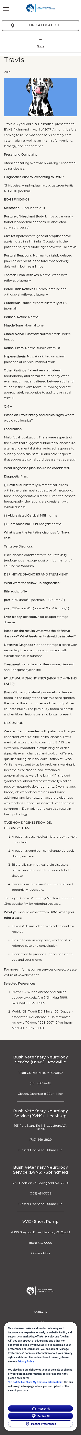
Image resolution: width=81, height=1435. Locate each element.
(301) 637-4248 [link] (40, 1083)
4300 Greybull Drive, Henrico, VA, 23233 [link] (40, 1232)
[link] (40, 8)
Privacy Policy (26, 1361)
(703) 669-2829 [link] (40, 1139)
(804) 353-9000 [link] (40, 1243)
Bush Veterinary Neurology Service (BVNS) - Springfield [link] (40, 1170)
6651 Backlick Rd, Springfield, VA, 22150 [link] (40, 1183)
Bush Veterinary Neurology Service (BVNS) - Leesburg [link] (40, 1113)
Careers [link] (40, 1311)
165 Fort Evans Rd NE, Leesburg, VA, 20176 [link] (40, 1127)
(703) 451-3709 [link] (41, 1193)
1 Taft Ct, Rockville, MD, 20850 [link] (40, 1073)
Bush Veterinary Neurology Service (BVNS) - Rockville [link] (40, 1059)
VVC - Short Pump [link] (40, 1221)
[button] (6, 9)
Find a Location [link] (44, 25)
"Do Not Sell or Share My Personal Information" (35, 1382)
